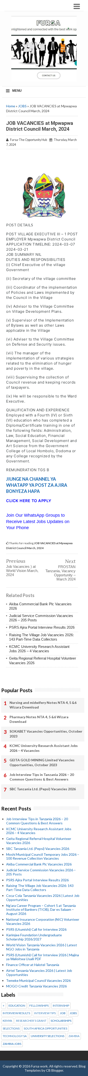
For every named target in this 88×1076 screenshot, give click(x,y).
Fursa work (39, 1066)
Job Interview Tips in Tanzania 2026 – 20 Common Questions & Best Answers (42, 777)
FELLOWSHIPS (39, 1005)
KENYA (7, 1020)
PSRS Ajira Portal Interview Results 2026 (42, 627)
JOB (63, 1013)
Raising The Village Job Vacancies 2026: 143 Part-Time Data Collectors (41, 637)
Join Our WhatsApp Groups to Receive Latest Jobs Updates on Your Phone (37, 521)
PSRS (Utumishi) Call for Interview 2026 (36, 929)
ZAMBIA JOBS (12, 1044)
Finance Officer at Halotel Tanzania (32, 965)
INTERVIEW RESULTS (16, 1013)
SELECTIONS (11, 1028)
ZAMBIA (73, 1036)
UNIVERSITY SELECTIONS (47, 1036)
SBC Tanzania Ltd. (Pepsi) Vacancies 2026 (43, 789)
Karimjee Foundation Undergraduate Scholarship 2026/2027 (34, 937)
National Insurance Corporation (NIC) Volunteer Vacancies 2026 (42, 921)
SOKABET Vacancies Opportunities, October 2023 (46, 733)
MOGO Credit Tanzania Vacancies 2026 (36, 986)
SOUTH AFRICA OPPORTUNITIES (45, 1028)
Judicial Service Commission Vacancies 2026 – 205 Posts (41, 872)
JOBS (22, 106)
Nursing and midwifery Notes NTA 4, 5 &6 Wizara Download (43, 704)
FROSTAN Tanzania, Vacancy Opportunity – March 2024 (60, 573)
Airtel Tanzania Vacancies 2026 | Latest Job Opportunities (39, 972)
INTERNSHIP (61, 1005)
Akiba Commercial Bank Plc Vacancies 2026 (39, 864)
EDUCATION (17, 1005)
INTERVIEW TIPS (45, 1013)
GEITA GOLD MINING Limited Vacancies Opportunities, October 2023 (42, 762)
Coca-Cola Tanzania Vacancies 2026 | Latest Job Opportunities (42, 897)
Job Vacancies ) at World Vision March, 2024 (22, 570)
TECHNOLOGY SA (15, 1036)
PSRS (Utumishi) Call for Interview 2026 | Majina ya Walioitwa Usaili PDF (42, 957)
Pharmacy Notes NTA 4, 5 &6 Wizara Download (39, 719)
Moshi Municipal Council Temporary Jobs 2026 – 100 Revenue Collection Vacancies (42, 856)
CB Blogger (54, 1070)
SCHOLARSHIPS (61, 1020)
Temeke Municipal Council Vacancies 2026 (38, 980)
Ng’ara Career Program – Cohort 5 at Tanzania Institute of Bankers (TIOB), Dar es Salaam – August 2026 (41, 909)
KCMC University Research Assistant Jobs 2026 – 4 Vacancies (39, 648)
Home (10, 106)
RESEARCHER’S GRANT (31, 1020)
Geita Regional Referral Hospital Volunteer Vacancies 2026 (38, 841)
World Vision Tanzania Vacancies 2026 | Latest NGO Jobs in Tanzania (41, 947)
